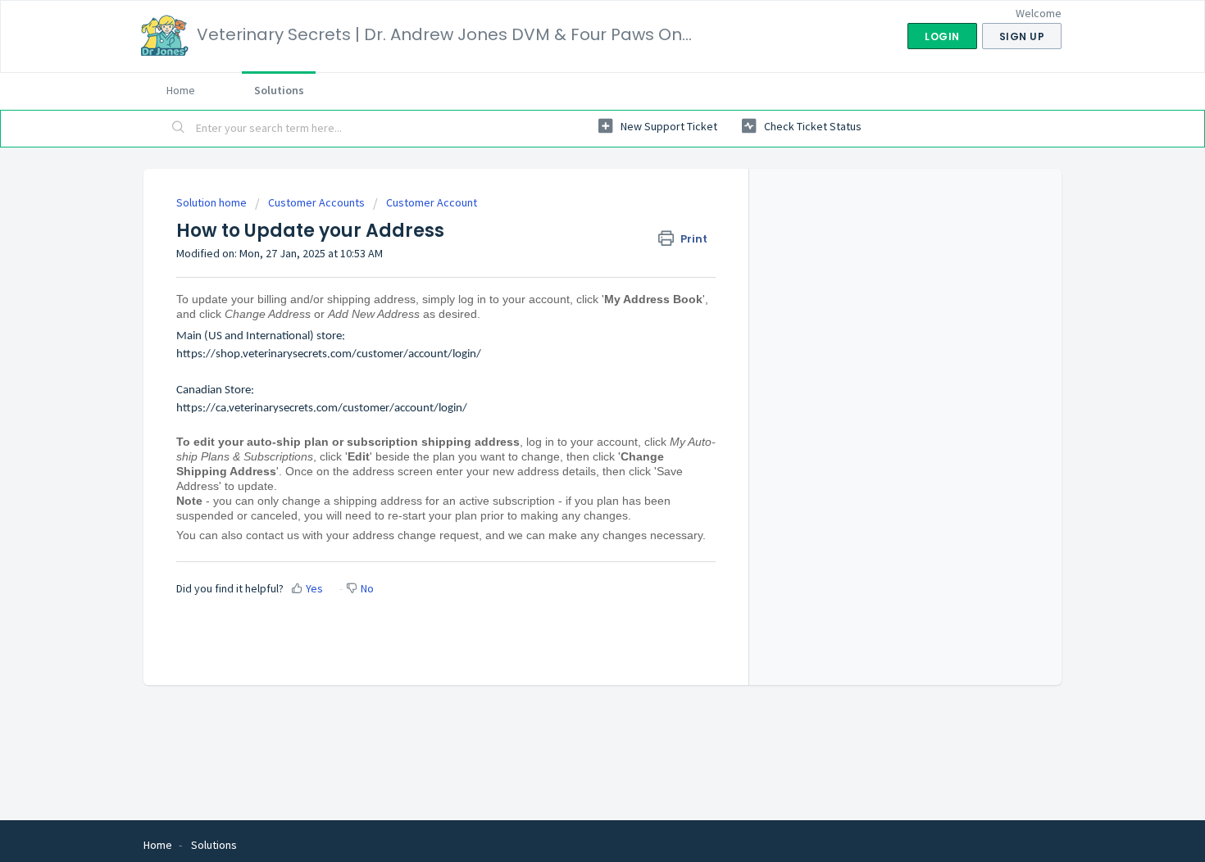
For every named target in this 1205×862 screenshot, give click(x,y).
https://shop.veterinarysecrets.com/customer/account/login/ (328, 354)
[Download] (572, 215)
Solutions (279, 90)
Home (180, 90)
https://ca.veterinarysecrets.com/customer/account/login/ (321, 408)
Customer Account (431, 202)
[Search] (179, 128)
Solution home (212, 202)
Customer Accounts (316, 202)
